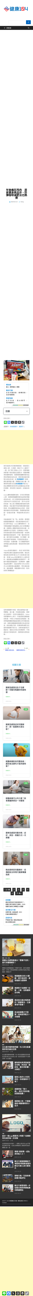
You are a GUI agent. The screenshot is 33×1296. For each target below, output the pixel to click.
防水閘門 (21, 400)
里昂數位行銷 (11, 910)
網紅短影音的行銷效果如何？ (15, 902)
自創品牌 (15, 912)
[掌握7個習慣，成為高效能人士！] (7, 1151)
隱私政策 (20, 1201)
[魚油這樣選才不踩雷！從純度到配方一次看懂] (7, 1012)
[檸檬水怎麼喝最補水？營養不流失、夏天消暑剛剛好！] (16, 939)
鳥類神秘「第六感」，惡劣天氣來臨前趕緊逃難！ (22, 1091)
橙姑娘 (8, 385)
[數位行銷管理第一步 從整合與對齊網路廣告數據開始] (7, 1185)
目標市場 (8, 912)
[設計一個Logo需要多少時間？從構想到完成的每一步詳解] (16, 1115)
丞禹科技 (9, 918)
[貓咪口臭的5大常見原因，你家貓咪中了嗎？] (7, 1077)
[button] (27, 411)
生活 (6, 958)
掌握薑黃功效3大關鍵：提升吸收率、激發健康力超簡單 (22, 978)
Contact (4, 1202)
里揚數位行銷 (13, 1201)
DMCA (25, 1201)
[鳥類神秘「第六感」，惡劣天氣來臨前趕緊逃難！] (7, 1089)
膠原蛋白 (13, 387)
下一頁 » (18, 893)
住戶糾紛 (10, 400)
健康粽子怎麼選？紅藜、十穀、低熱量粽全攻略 (22, 990)
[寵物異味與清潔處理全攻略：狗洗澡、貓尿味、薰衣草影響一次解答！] (7, 1062)
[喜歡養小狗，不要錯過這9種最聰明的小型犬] (7, 1101)
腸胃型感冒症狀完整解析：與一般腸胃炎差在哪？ (15, 726)
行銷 (3, 1133)
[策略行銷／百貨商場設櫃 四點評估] (7, 1175)
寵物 (3, 1044)
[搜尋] (28, 22)
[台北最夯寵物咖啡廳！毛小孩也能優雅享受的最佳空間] (16, 1026)
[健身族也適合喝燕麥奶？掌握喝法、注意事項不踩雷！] (7, 1000)
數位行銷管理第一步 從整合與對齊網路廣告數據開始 (22, 1187)
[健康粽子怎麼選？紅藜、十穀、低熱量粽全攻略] (7, 988)
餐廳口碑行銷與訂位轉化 (13, 904)
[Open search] (28, 28)
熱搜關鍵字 (14, 426)
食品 (9, 958)
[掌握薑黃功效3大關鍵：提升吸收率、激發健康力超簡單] (7, 975)
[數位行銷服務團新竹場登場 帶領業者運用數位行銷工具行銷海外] (7, 1161)
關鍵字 (21, 426)
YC (12, 965)
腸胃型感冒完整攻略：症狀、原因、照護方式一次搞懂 (16, 835)
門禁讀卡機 (9, 920)
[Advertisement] (16, 447)
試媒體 (8, 900)
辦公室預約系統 (10, 922)
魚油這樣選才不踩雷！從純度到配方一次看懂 (22, 1014)
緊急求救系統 (18, 920)
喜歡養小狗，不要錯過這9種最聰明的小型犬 (22, 1103)
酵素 (18, 387)
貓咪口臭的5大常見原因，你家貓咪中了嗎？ (22, 1079)
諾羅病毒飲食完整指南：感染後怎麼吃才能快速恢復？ (16, 763)
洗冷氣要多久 (10, 402)
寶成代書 (9, 390)
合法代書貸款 (11, 392)
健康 (3, 958)
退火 (7, 387)
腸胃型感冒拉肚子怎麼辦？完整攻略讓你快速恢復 (16, 689)
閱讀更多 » (8, 696)
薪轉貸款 (22, 392)
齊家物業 (9, 398)
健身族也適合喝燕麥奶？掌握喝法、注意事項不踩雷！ (22, 1002)
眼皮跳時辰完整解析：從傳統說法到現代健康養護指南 (16, 872)
